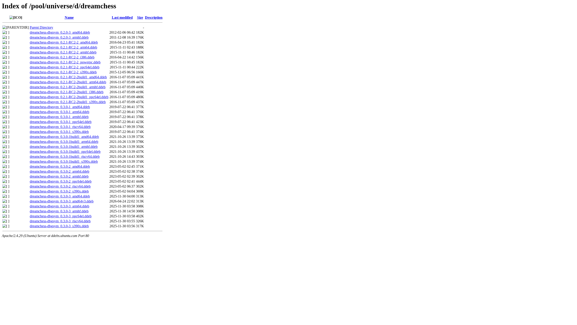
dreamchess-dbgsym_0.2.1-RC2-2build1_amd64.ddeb (68, 77)
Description (154, 17)
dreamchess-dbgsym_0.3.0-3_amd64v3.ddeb (62, 201)
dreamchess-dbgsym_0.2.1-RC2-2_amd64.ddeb (64, 42)
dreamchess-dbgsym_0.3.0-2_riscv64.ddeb (60, 186)
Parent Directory (41, 27)
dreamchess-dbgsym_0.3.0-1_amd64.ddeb (60, 107)
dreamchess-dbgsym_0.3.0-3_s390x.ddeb (59, 226)
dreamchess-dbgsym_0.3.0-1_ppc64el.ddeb (61, 122)
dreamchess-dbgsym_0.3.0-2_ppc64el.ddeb (61, 181)
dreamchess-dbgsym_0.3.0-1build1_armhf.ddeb (64, 147)
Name (69, 17)
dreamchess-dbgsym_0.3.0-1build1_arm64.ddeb (64, 142)
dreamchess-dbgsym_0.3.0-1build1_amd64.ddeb (64, 137)
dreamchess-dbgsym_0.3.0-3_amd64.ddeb (60, 196)
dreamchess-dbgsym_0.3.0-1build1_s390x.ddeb (64, 161)
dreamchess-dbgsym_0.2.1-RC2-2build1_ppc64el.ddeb (69, 97)
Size (140, 17)
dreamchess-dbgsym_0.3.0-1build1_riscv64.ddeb (65, 156)
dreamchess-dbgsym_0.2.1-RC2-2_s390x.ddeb (63, 72)
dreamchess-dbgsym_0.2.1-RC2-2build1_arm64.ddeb (68, 82)
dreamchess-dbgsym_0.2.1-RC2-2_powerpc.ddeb (65, 62)
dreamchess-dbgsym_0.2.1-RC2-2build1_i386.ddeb (66, 92)
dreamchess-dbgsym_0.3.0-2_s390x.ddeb (59, 191)
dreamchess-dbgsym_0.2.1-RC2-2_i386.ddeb (62, 57)
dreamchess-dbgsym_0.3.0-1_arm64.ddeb (59, 112)
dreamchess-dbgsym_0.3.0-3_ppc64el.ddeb (61, 216)
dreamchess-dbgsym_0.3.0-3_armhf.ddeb (59, 211)
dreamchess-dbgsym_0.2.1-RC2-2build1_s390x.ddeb (68, 102)
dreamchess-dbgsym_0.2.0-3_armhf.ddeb (59, 37)
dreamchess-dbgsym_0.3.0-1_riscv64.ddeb (60, 127)
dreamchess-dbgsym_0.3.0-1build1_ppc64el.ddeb (65, 151)
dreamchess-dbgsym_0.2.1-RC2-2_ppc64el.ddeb (64, 67)
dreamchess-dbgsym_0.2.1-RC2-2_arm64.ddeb (63, 47)
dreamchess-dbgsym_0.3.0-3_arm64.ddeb (59, 206)
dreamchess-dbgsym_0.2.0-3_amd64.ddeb (60, 32)
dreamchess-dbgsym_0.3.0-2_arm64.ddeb (59, 171)
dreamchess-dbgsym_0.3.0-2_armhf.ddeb (59, 176)
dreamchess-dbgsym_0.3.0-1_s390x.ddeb (59, 132)
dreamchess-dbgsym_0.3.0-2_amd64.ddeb (60, 166)
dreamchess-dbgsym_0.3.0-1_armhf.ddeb (59, 117)
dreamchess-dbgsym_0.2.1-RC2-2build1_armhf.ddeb (67, 87)
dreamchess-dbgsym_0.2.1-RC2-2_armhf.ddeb (63, 52)
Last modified (122, 17)
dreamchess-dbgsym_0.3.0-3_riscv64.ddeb (60, 221)
